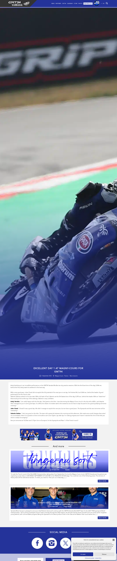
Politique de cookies (89, 558)
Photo (80, 3)
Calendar (70, 3)
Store (75, 3)
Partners (58, 3)
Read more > (103, 481)
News (53, 3)
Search (107, 3)
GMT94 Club (96, 3)
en (103, 3)
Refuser (104, 554)
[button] (113, 540)
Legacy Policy (98, 558)
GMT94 (64, 3)
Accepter (83, 554)
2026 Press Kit (88, 3)
